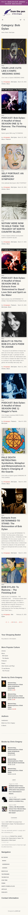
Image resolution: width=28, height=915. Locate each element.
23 (20, 622)
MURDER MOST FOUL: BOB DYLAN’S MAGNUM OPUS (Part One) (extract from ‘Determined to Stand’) (17, 789)
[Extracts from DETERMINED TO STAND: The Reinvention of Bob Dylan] (14, 501)
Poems (3, 663)
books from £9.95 (17, 3)
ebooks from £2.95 (13, 1)
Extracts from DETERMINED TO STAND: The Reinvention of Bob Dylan (11, 523)
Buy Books (4, 857)
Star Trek (4, 880)
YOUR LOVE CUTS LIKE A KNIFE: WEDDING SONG (11, 71)
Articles (3, 84)
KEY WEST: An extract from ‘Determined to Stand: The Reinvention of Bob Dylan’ (12, 824)
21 (16, 622)
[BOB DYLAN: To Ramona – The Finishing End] (14, 570)
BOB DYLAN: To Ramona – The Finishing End (10, 590)
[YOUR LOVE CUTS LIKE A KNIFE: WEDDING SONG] (14, 51)
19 (12, 622)
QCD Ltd (17, 911)
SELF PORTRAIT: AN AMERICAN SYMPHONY (12, 176)
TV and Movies (5, 668)
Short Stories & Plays (8, 886)
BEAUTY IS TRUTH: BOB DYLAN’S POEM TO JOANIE (12, 344)
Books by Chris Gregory (8, 723)
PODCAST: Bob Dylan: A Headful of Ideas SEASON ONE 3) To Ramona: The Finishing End (13, 124)
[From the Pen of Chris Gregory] (14, 12)
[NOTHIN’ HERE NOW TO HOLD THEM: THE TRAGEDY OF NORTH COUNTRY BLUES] (14, 206)
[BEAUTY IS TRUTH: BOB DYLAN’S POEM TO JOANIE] (14, 324)
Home (2, 32)
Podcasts (8, 139)
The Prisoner (5, 670)
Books (4, 860)
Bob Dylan (14, 82)
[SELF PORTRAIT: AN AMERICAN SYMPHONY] (14, 156)
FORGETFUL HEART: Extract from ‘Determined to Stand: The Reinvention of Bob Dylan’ (12, 838)
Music (6, 32)
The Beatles (5, 658)
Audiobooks (4, 720)
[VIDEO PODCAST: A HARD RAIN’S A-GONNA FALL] (4, 799)
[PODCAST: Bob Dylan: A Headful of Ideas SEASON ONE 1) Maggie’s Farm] (14, 386)
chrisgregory (6, 82)
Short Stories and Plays (8, 666)
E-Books (3, 725)
